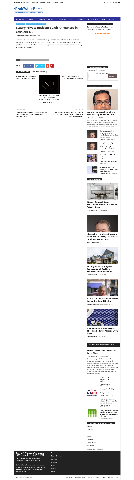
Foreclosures (62, 19)
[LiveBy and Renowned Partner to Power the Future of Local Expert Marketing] (92, 170)
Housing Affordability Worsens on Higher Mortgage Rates (107, 391)
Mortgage (51, 19)
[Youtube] (119, 2)
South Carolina (91, 442)
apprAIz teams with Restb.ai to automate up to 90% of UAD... (101, 113)
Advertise (54, 462)
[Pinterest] (110, 2)
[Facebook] (102, 2)
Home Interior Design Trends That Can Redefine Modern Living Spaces (102, 331)
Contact (55, 2)
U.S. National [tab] (91, 70)
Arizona (89, 426)
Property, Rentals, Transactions (36, 23)
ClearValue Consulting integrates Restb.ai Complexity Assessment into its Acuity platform (109, 134)
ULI (101, 418)
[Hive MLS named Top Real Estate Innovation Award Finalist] (92, 158)
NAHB (102, 395)
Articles (111, 19)
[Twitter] (116, 2)
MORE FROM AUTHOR (38, 72)
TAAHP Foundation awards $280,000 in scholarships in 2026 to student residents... (109, 380)
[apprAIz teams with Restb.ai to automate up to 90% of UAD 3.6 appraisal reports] (102, 99)
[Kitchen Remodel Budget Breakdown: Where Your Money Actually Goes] (102, 191)
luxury (37, 60)
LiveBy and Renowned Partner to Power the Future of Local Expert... (109, 169)
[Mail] (107, 2)
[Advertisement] (82, 10)
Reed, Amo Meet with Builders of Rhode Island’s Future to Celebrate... (108, 401)
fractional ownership (27, 60)
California (90, 430)
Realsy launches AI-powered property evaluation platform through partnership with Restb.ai (109, 146)
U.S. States (35, 2)
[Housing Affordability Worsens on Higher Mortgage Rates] (92, 392)
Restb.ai (90, 118)
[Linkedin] (105, 2)
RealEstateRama (105, 173)
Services (42, 2)
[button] (117, 19)
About (49, 2)
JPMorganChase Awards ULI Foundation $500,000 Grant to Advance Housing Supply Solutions (109, 413)
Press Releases (93, 19)
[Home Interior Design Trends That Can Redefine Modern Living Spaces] (102, 317)
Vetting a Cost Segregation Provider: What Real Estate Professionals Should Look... (100, 269)
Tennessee (90, 445)
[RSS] (113, 2)
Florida (89, 433)
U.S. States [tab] (102, 70)
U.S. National (20, 19)
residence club (45, 60)
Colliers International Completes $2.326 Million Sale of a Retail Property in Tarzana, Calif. (31, 114)
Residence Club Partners (25, 35)
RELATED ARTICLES (23, 72)
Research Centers (56, 456)
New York (90, 439)
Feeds (61, 2)
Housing (32, 19)
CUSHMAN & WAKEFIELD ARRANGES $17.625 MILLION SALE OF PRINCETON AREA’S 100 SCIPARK (68, 114)
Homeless (41, 19)
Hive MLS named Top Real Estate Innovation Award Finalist (108, 157)
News (104, 19)
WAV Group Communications (109, 161)
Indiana (89, 436)
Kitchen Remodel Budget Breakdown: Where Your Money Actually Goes (102, 204)
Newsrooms (54, 453)
